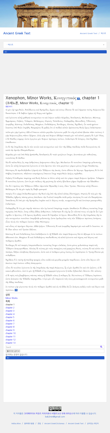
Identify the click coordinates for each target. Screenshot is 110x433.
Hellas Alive (16, 423)
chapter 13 (10, 343)
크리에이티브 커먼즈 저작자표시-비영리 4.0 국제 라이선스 (48, 414)
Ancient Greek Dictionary (54, 423)
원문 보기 (9, 106)
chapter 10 (10, 333)
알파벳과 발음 (29, 423)
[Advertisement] (55, 73)
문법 (39, 423)
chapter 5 (10, 317)
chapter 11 (10, 337)
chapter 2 (10, 308)
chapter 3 (10, 311)
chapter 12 (10, 340)
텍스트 (103, 33)
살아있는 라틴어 (93, 423)
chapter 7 (10, 324)
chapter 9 (10, 330)
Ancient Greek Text (16, 33)
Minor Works (11, 298)
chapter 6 (10, 321)
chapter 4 (10, 314)
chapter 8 (10, 327)
